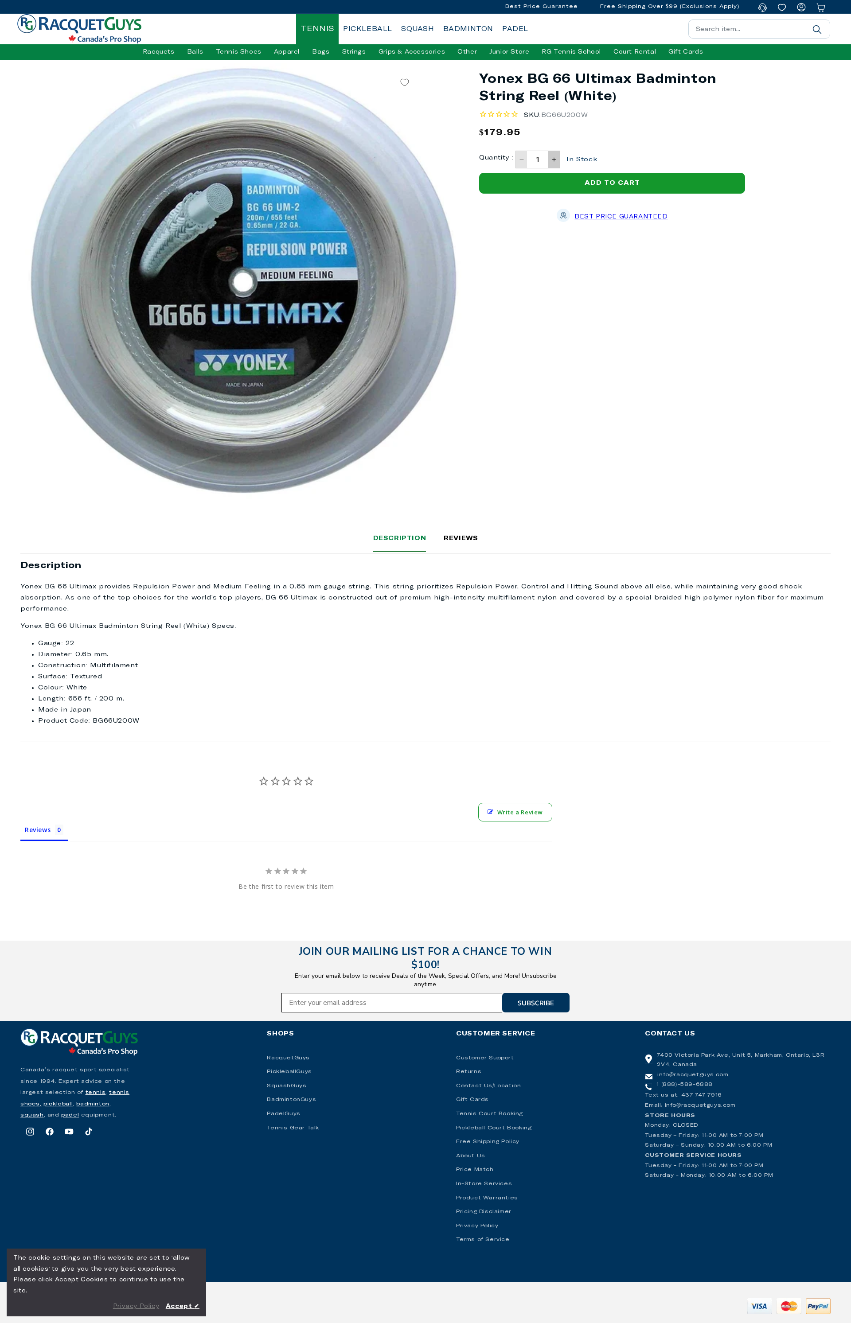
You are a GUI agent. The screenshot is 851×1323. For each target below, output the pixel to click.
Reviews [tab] (38, 829)
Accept (182, 1306)
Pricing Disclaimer (483, 1211)
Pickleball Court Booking (493, 1128)
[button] (159, 52)
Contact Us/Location (488, 1086)
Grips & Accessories (412, 52)
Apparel (287, 52)
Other (467, 52)
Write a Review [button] (520, 812)
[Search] (817, 29)
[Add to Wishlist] (404, 82)
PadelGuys (283, 1114)
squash (32, 1115)
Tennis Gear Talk (293, 1128)
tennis (96, 1092)
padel (70, 1115)
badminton (92, 1104)
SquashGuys (286, 1086)
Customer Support (485, 1058)
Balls (195, 52)
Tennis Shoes (239, 52)
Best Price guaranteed (621, 217)
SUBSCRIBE (536, 1002)
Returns (468, 1071)
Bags (320, 52)
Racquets (159, 52)
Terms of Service (483, 1239)
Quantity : (496, 158)
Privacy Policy (477, 1226)
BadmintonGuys (291, 1099)
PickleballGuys (289, 1071)
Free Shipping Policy (487, 1141)
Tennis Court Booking (489, 1114)
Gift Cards (472, 1099)
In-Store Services (484, 1184)
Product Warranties (487, 1198)
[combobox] (759, 29)
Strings (354, 52)
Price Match (475, 1169)
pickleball (58, 1104)
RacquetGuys (288, 1058)
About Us (470, 1156)
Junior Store (509, 52)
